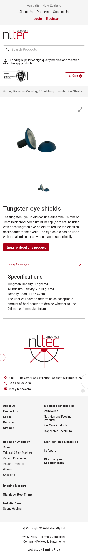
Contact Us (61, 12)
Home (7, 91)
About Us (26, 12)
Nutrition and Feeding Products (57, 418)
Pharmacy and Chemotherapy (54, 461)
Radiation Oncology (25, 91)
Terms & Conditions (52, 536)
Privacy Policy (28, 536)
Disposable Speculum (58, 431)
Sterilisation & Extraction (61, 441)
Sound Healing (12, 508)
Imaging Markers (15, 485)
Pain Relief (51, 411)
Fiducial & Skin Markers (18, 452)
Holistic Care (12, 503)
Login (37, 19)
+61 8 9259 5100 (20, 383)
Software (50, 450)
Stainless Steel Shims (18, 494)
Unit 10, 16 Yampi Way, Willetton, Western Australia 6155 (45, 378)
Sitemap (8, 428)
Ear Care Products (55, 425)
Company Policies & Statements (44, 541)
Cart (76, 75)
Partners (43, 12)
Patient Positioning (15, 458)
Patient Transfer (13, 463)
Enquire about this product (26, 247)
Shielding (47, 91)
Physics (8, 469)
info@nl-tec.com (20, 389)
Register (52, 19)
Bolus (6, 447)
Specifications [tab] (18, 265)
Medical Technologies (59, 405)
